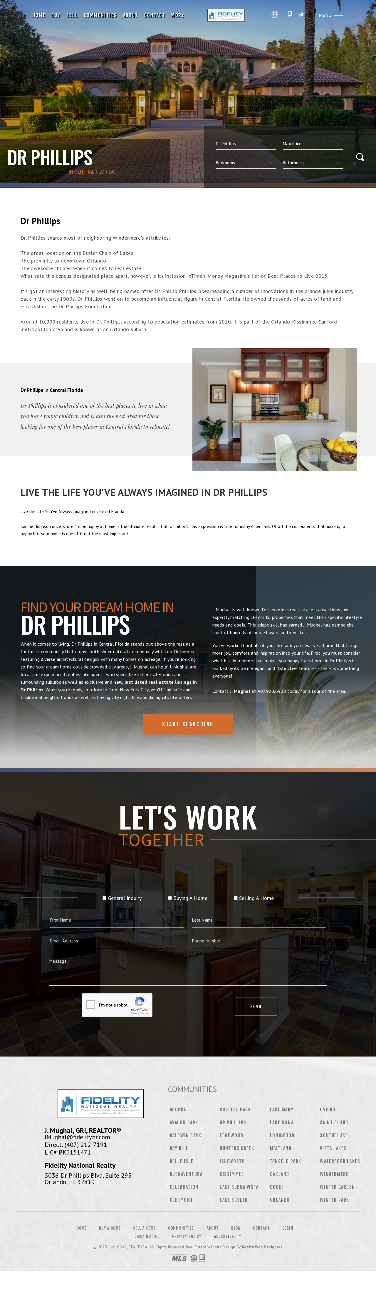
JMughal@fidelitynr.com (77, 1137)
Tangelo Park (285, 1161)
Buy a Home (109, 1228)
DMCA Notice (147, 1236)
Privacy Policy (187, 1236)
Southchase (334, 1135)
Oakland (279, 1174)
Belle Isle (182, 1161)
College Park (235, 1110)
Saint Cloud (334, 1122)
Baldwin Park (186, 1135)
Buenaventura (186, 1174)
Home (39, 15)
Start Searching (188, 724)
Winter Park (334, 1200)
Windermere (334, 1174)
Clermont (181, 1200)
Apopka (178, 1110)
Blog (235, 1228)
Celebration (184, 1187)
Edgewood (232, 1135)
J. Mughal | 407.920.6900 (227, 15)
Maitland (281, 1148)
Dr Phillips (233, 1122)
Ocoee (277, 1187)
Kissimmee (232, 1174)
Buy (56, 15)
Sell (72, 15)
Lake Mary (281, 1110)
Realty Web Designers (262, 1247)
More (177, 15)
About (130, 15)
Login (288, 1228)
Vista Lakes (333, 1148)
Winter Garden (337, 1187)
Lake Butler (234, 1200)
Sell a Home (144, 1228)
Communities (100, 15)
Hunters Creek (237, 1148)
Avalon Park (184, 1122)
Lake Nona (281, 1122)
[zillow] (301, 15)
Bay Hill (179, 1148)
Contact (155, 15)
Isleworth (232, 1161)
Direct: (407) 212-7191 (76, 1144)
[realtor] (290, 15)
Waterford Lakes (340, 1161)
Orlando (280, 1200)
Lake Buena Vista (239, 1187)
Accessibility (227, 1236)
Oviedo (328, 1110)
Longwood (282, 1135)
